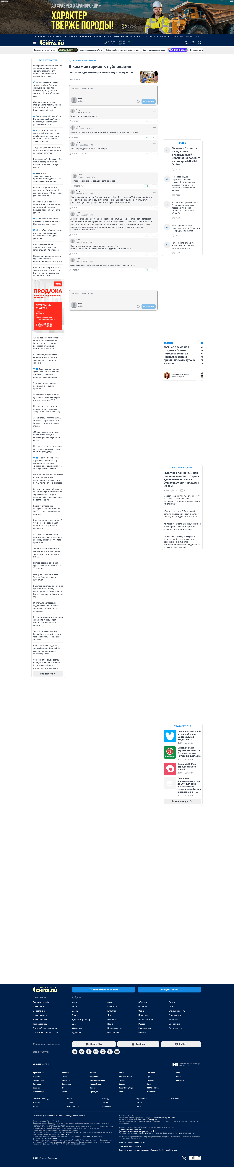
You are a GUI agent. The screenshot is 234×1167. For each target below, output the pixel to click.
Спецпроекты (175, 1028)
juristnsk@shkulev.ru (94, 1136)
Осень (141, 1011)
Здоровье (76, 1032)
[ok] (89, 1051)
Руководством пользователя (130, 1129)
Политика (143, 1015)
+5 (147, 254)
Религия (142, 1032)
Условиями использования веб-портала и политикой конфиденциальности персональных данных (157, 1133)
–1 (154, 121)
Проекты (189, 36)
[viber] (96, 1051)
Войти (80, 101)
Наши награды (40, 1015)
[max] (103, 1051)
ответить (76, 121)
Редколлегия (164, 36)
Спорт (172, 1006)
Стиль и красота (177, 1011)
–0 (154, 208)
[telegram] (74, 1051)
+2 (147, 186)
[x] (110, 1051)
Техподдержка (40, 1024)
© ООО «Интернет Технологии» (45, 1158)
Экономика (174, 1024)
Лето (109, 1015)
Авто (74, 1002)
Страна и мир (175, 1015)
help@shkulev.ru (51, 1138)
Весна (75, 1011)
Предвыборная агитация (45, 1028)
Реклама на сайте (41, 1002)
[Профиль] (199, 42)
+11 (146, 208)
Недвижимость (55, 36)
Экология (173, 1019)
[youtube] (117, 1051)
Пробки (199, 36)
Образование (113, 1032)
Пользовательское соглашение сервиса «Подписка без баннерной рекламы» (148, 1150)
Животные (77, 1028)
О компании (39, 1011)
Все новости (39, 36)
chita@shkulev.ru (63, 1134)
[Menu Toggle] (34, 42)
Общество (143, 1002)
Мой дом (111, 1019)
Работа (141, 1024)
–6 (154, 270)
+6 (147, 235)
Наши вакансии (40, 1019)
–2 (154, 154)
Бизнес (75, 1006)
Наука (110, 1024)
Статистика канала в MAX (45, 1032)
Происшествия (145, 1019)
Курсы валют (148, 36)
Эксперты (178, 36)
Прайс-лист (38, 1006)
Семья (172, 1002)
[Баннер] (68, 50)
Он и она (142, 1006)
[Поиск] (186, 42)
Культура (111, 1011)
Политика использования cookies (132, 1142)
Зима (109, 1002)
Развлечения (144, 1028)
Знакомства (85, 36)
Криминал (112, 1006)
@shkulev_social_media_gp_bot (145, 1120)
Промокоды (71, 36)
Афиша (124, 36)
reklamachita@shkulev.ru (165, 1118)
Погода (97, 36)
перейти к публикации (84, 61)
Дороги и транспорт (81, 1019)
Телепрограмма (111, 36)
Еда (74, 1024)
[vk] (81, 1051)
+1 (147, 121)
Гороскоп (135, 36)
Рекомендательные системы (130, 1146)
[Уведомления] (193, 42)
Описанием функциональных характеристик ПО (137, 1131)
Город (75, 1015)
